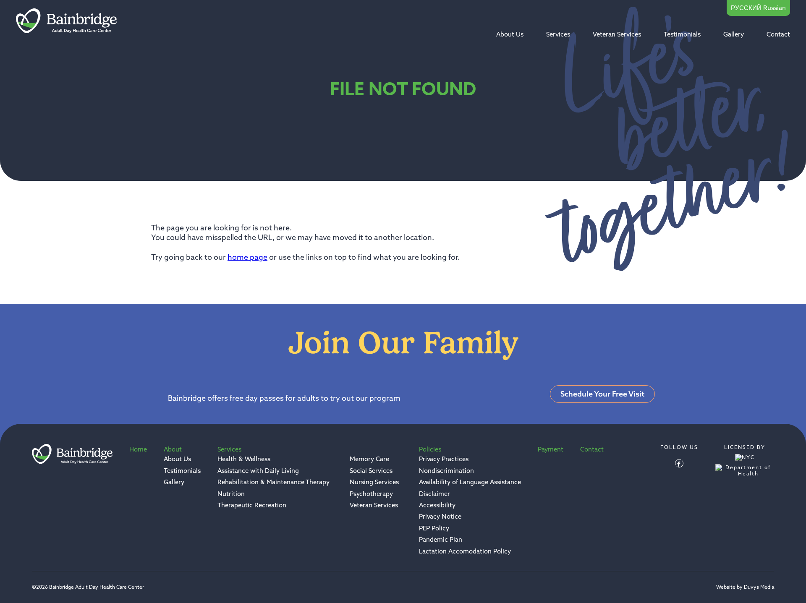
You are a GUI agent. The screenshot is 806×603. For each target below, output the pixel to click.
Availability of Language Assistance (470, 482)
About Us (509, 34)
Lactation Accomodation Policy (465, 551)
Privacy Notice (440, 516)
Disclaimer (434, 494)
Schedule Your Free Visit (602, 394)
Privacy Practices (443, 459)
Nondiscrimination (446, 471)
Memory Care (369, 459)
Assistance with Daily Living (258, 471)
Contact (778, 34)
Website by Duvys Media (745, 587)
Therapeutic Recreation (251, 505)
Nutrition (231, 494)
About (173, 449)
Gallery (733, 34)
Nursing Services (374, 482)
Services (558, 34)
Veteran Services (617, 34)
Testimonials (682, 34)
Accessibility (437, 505)
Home (138, 449)
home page (247, 257)
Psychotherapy (371, 494)
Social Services (371, 471)
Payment (550, 449)
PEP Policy (434, 528)
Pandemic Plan (440, 539)
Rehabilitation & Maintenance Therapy (273, 482)
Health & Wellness (243, 459)
